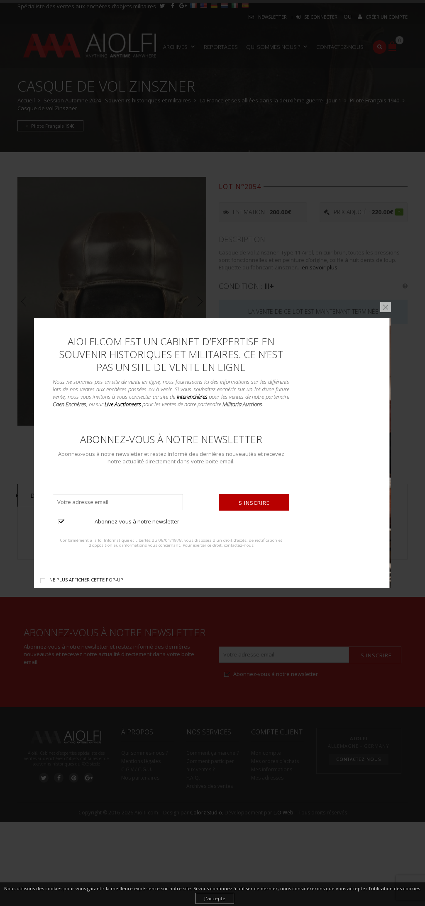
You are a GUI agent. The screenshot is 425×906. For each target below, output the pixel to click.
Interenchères (192, 396)
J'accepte (214, 898)
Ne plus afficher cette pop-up (86, 580)
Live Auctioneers (123, 404)
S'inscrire (254, 502)
